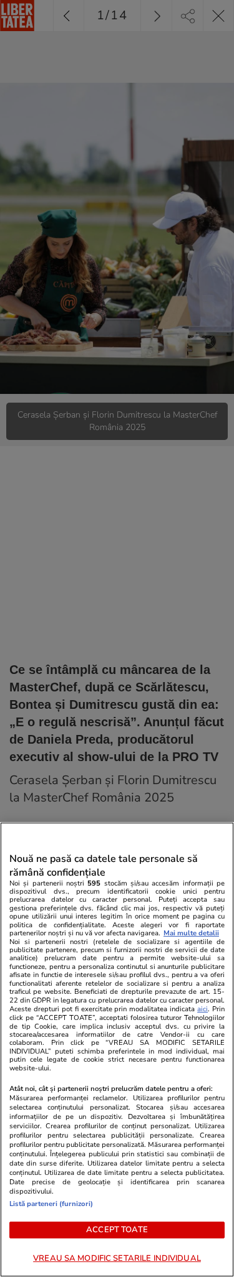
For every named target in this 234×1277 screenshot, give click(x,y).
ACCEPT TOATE (117, 1229)
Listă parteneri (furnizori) (51, 1204)
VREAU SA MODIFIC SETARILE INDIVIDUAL (117, 1258)
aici (202, 1009)
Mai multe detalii (191, 933)
